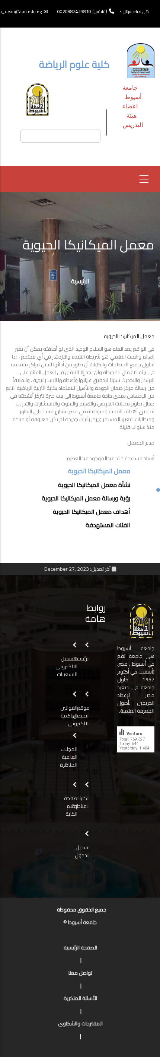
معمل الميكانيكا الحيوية (99, 471)
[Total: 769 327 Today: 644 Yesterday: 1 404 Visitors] (135, 758)
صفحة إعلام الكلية (70, 806)
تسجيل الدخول (82, 851)
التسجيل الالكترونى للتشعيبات (66, 666)
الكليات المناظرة (81, 802)
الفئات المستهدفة (108, 525)
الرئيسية (80, 281)
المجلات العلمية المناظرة (68, 757)
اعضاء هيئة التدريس (132, 115)
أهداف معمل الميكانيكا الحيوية (91, 511)
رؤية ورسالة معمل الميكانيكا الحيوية (86, 498)
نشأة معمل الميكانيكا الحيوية (94, 485)
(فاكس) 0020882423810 (82, 11)
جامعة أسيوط (131, 92)
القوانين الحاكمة (68, 711)
